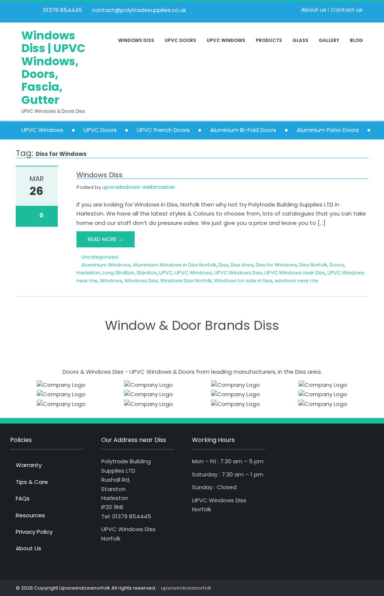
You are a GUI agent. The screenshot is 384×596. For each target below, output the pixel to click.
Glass (300, 40)
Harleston (88, 272)
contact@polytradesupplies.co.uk (138, 10)
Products (269, 40)
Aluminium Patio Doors (328, 130)
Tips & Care (32, 482)
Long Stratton (118, 272)
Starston (146, 272)
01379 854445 (62, 10)
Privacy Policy (34, 532)
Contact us (347, 9)
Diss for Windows (276, 264)
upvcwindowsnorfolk (186, 588)
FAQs (23, 498)
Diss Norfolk (313, 264)
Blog (356, 40)
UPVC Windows (226, 40)
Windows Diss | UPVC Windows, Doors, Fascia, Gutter (53, 67)
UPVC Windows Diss (238, 272)
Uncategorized (99, 257)
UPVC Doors (180, 40)
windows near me (296, 280)
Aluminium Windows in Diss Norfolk (174, 264)
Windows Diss (136, 40)
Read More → (105, 239)
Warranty (29, 465)
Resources (30, 515)
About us (313, 9)
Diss (223, 264)
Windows (111, 280)
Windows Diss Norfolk (186, 280)
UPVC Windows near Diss (294, 272)
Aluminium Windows (105, 264)
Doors (337, 264)
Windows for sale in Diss (243, 280)
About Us (28, 548)
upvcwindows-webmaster (138, 187)
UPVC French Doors (163, 130)
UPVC (165, 272)
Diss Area (242, 264)
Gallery (329, 40)
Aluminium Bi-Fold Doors (243, 130)
